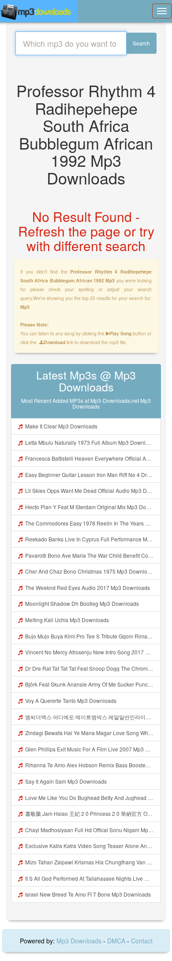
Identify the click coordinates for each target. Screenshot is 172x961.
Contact (142, 940)
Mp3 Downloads (79, 940)
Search (141, 43)
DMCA (116, 940)
